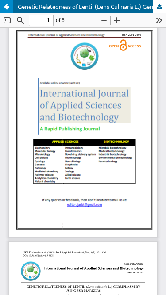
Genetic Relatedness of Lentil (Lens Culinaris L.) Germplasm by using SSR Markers (92, 7)
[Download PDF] (159, 6)
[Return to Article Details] (6, 6)
